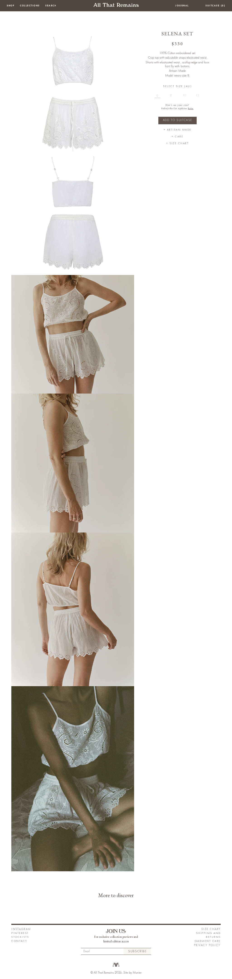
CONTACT (19, 941)
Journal (182, 6)
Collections (30, 6)
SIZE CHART (211, 929)
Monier (137, 972)
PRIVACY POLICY (207, 945)
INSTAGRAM (21, 929)
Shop (10, 6)
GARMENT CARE (208, 941)
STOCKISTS (20, 937)
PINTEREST (20, 933)
